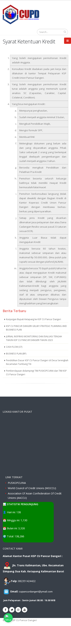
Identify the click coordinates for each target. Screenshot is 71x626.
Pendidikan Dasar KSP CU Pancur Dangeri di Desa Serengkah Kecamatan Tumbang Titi (37, 362)
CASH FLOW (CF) (14, 346)
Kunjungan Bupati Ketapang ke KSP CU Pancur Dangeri (33, 319)
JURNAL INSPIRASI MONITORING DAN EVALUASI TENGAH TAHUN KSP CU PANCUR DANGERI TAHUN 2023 (34, 338)
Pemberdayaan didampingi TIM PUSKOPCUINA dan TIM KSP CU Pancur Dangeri (36, 372)
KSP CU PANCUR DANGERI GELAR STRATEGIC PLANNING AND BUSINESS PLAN (36, 327)
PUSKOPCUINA (17, 483)
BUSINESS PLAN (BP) (16, 353)
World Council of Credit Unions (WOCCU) (32, 488)
